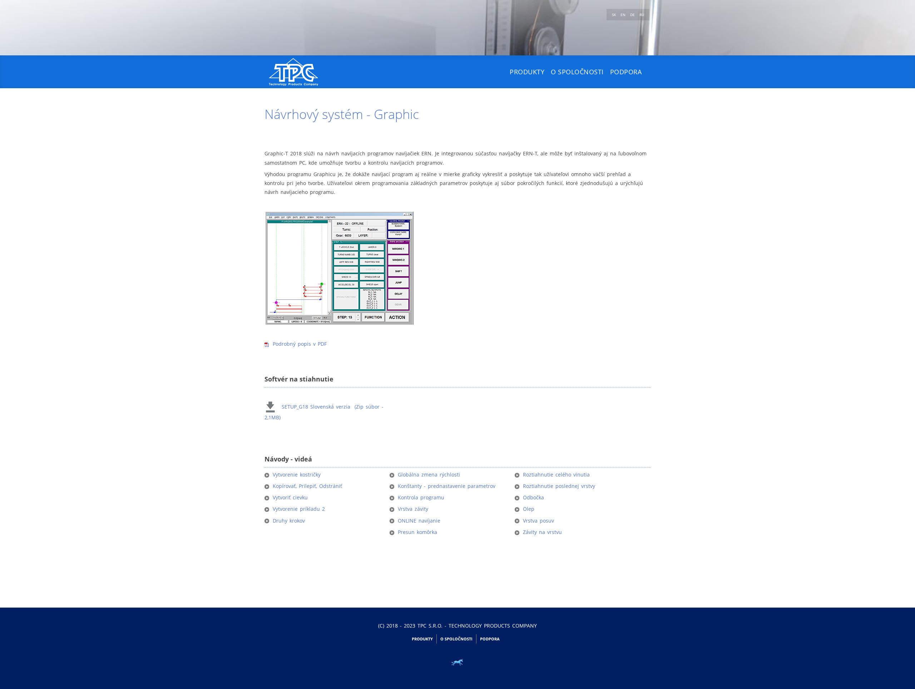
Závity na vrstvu (542, 532)
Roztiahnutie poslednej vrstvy (559, 486)
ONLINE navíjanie (419, 520)
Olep (528, 508)
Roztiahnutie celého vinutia (556, 474)
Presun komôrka (417, 532)
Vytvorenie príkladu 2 (299, 508)
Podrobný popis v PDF (300, 343)
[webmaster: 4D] (457, 662)
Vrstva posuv (538, 520)
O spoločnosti (577, 72)
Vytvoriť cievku (290, 497)
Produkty (527, 72)
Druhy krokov (289, 520)
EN (623, 14)
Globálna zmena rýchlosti (429, 474)
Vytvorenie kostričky (297, 474)
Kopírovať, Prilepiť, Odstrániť (307, 486)
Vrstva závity (413, 508)
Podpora (626, 72)
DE (633, 14)
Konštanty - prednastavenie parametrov (446, 486)
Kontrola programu (421, 497)
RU (641, 14)
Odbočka (533, 497)
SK (614, 14)
